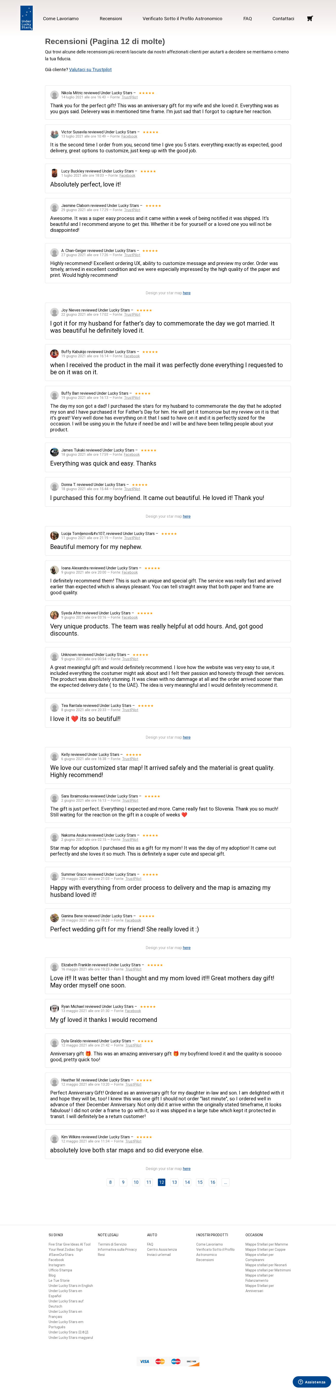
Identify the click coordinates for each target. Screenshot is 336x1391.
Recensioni (111, 18)
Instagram (57, 1265)
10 (136, 1182)
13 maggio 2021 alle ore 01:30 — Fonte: (101, 1011)
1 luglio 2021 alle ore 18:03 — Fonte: (98, 175)
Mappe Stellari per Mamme (266, 1244)
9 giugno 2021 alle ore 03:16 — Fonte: (99, 617)
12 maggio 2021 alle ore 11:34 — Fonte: (101, 1141)
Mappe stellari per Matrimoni (268, 1270)
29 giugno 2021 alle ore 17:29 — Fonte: (100, 210)
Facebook (56, 1260)
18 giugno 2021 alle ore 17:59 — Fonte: (100, 455)
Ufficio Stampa (60, 1270)
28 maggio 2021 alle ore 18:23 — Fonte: (101, 920)
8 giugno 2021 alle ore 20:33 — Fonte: (99, 710)
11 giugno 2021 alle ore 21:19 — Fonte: (100, 538)
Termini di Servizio (112, 1244)
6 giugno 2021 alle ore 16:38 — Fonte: (99, 759)
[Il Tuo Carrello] (310, 18)
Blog (52, 1275)
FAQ (247, 18)
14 (187, 1182)
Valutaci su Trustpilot (90, 69)
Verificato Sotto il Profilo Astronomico (182, 18)
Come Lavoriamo (61, 18)
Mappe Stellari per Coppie (265, 1249)
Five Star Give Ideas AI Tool (70, 1244)
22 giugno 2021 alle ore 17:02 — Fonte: (100, 315)
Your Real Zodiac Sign (66, 1249)
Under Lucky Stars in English (71, 1286)
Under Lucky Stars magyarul (71, 1338)
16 (212, 1182)
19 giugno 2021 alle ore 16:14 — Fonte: (100, 356)
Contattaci (283, 18)
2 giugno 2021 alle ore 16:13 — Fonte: (99, 800)
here (187, 293)
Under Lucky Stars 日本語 (69, 1332)
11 (148, 1182)
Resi (101, 1255)
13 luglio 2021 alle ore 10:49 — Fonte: (99, 136)
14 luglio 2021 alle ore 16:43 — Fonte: (99, 97)
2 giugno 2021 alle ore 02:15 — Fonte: (99, 840)
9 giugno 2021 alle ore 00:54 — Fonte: (99, 659)
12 (161, 1182)
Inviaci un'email (159, 1255)
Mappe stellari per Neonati (266, 1265)
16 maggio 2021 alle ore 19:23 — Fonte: (101, 969)
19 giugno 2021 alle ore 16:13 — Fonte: (100, 398)
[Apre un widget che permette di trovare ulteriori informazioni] (312, 1382)
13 (174, 1182)
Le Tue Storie (59, 1280)
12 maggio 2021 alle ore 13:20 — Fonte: (101, 1084)
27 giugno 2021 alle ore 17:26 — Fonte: (100, 255)
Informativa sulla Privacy (117, 1249)
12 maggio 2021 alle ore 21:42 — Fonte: (101, 1045)
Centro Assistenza (162, 1249)
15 (200, 1182)
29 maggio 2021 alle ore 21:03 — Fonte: (101, 879)
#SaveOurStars (61, 1255)
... (225, 1182)
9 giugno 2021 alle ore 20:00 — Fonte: (99, 572)
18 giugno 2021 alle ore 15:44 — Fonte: (100, 489)
